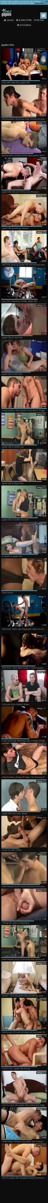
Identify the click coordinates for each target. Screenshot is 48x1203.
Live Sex (9, 20)
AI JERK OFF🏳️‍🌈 (24, 20)
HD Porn (40, 20)
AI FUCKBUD (25, 25)
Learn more (39, 3)
